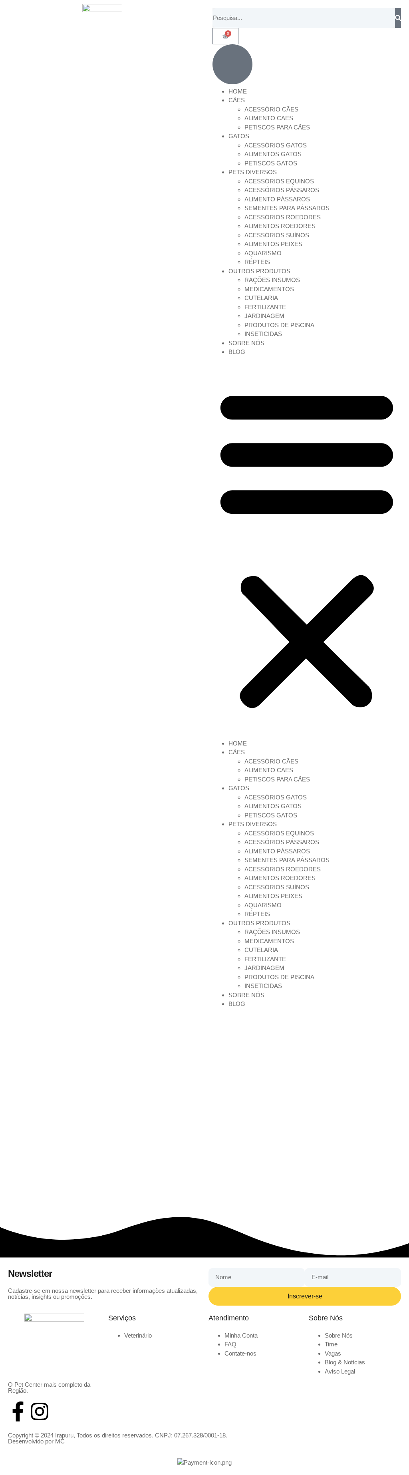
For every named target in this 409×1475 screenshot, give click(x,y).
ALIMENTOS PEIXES (273, 244)
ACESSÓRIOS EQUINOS (279, 181)
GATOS (238, 136)
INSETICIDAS (263, 333)
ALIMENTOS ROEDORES (280, 226)
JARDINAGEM (264, 315)
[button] (306, 548)
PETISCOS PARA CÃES (277, 127)
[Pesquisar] (398, 18)
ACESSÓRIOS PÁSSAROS (281, 190)
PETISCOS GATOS (270, 163)
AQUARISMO (263, 253)
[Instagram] (40, 1411)
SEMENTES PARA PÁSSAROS (287, 208)
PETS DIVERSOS (252, 172)
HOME (237, 91)
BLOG (236, 351)
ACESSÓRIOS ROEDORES (282, 217)
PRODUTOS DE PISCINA (279, 325)
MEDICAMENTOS (269, 289)
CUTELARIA (261, 297)
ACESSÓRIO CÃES (271, 109)
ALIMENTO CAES (268, 118)
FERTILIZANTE (265, 307)
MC (60, 1441)
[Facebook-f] (18, 1411)
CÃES (236, 100)
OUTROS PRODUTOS (259, 271)
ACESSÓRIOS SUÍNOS (276, 235)
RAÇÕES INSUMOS (272, 279)
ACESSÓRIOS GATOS (275, 145)
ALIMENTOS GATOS (273, 154)
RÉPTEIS (257, 261)
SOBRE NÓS (246, 343)
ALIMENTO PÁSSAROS (277, 199)
